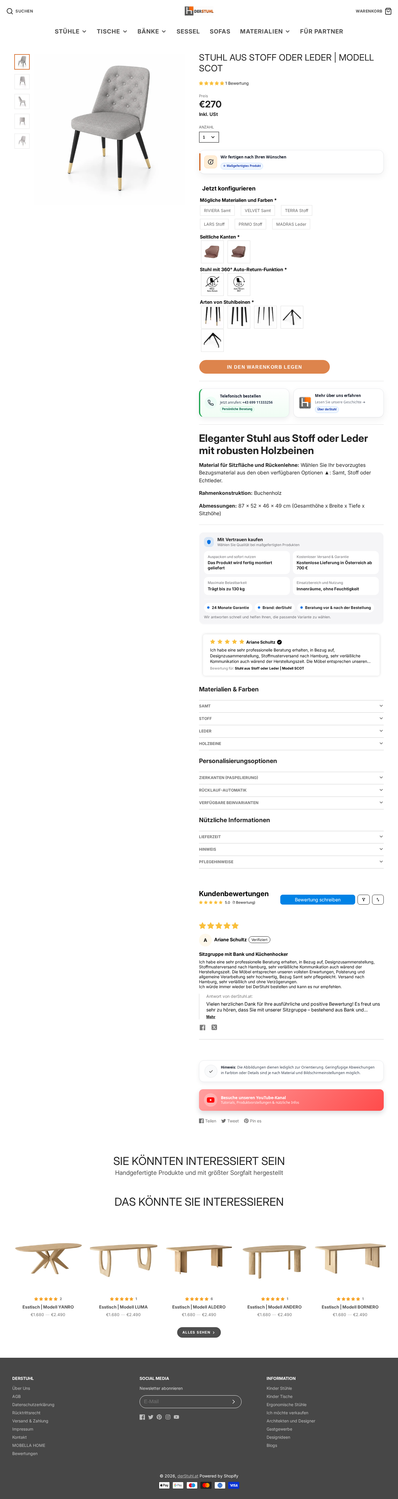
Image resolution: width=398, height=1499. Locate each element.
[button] (212, 83)
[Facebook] (142, 1417)
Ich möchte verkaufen (287, 1412)
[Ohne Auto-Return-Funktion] (213, 284)
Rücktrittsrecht (26, 1412)
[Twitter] (151, 1417)
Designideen (278, 1437)
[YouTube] (176, 1417)
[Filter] (364, 900)
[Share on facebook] (202, 1028)
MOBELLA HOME (28, 1445)
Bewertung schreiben (318, 900)
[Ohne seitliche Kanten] (213, 252)
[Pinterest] (159, 1417)
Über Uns (21, 1388)
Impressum (22, 1428)
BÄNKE (148, 31)
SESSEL (188, 31)
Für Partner (321, 31)
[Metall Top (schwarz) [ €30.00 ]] (213, 340)
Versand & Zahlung (30, 1420)
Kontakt (19, 1437)
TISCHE (108, 31)
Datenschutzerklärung (33, 1404)
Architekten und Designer (291, 1420)
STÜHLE (67, 31)
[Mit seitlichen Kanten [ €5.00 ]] (239, 252)
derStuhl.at (187, 1475)
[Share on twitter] (214, 1028)
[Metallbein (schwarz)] (266, 317)
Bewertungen (25, 1453)
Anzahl (206, 127)
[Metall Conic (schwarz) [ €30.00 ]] (292, 317)
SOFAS (220, 31)
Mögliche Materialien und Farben (238, 200)
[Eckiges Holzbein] (239, 317)
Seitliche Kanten (220, 237)
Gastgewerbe (279, 1428)
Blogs (272, 1445)
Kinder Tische (280, 1396)
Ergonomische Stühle (287, 1404)
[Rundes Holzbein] (213, 317)
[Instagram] (168, 1417)
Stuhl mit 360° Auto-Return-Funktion (243, 269)
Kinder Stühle (279, 1388)
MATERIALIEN (261, 31)
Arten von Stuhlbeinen (227, 302)
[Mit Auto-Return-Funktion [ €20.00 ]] (239, 284)
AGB (16, 1396)
